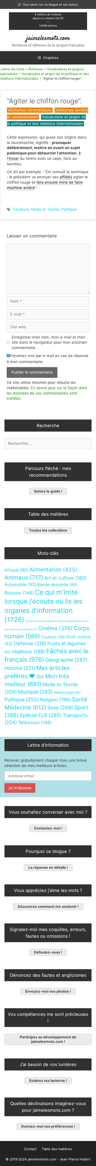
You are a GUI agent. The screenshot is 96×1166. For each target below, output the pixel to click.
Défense (30, 643)
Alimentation (53, 569)
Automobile (20, 584)
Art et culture (65, 578)
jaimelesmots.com (48, 38)
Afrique (16, 570)
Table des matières (57, 1149)
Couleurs (21, 209)
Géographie (66, 660)
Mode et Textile (45, 209)
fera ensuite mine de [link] (54, 182)
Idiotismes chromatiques (30, 110)
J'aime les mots (12, 69)
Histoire (19, 668)
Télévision (35, 722)
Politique (69, 209)
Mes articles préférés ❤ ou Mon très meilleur (37, 676)
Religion (55, 700)
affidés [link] (66, 177)
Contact (30, 1149)
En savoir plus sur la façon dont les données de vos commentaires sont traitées (47, 393)
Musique (35, 692)
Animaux (23, 577)
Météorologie (67, 692)
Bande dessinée (57, 584)
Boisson (19, 593)
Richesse (35, 69)
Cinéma (55, 628)
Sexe (60, 708)
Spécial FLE (41, 715)
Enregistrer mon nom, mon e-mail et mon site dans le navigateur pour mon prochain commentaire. (49, 342)
